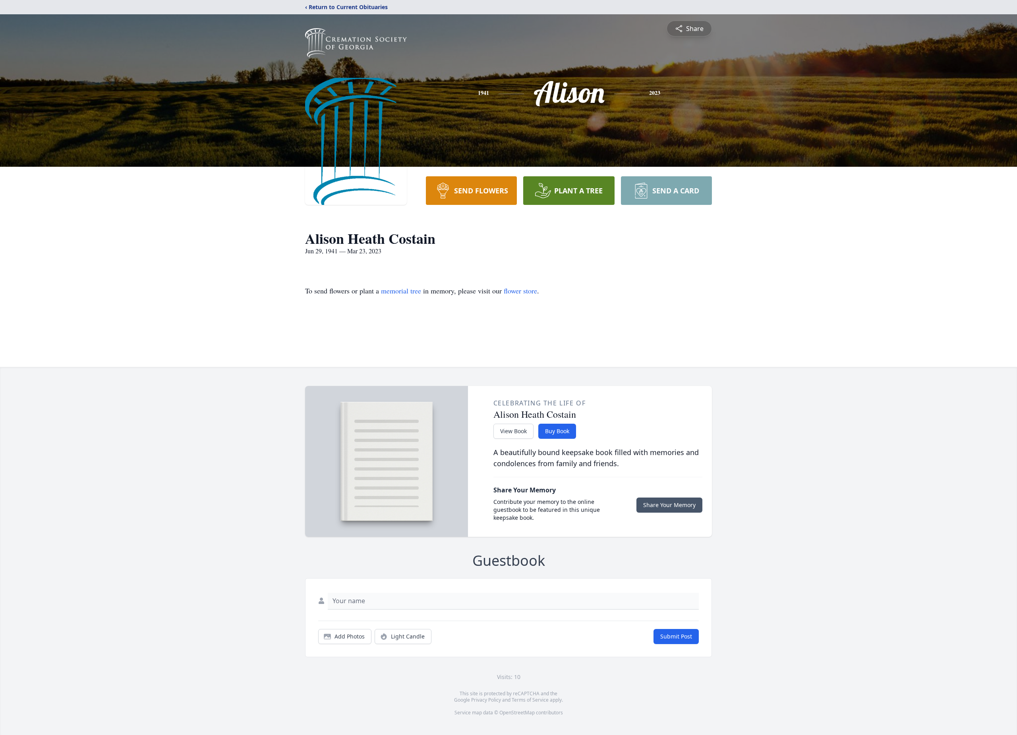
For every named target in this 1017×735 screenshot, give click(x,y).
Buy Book (557, 431)
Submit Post (676, 636)
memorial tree (401, 290)
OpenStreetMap (517, 712)
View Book (513, 431)
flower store (520, 290)
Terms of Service (530, 699)
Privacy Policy (486, 699)
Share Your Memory (669, 505)
